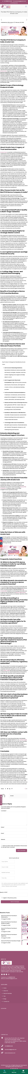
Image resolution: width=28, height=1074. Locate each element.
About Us (5, 990)
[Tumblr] (17, 3)
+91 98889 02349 (8, 1)
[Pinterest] (13, 3)
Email (2, 833)
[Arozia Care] (5, 6)
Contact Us (6, 1001)
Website (3, 839)
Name (3, 827)
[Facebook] (11, 3)
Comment (4, 810)
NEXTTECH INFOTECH (17, 1066)
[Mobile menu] (26, 6)
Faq (4, 996)
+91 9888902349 (9, 1046)
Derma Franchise (7, 993)
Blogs (4, 999)
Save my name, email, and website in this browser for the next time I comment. (14, 846)
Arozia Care (3, 71)
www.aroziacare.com (10, 1053)
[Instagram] (15, 3)
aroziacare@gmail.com (20, 1)
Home (4, 988)
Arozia (10, 22)
